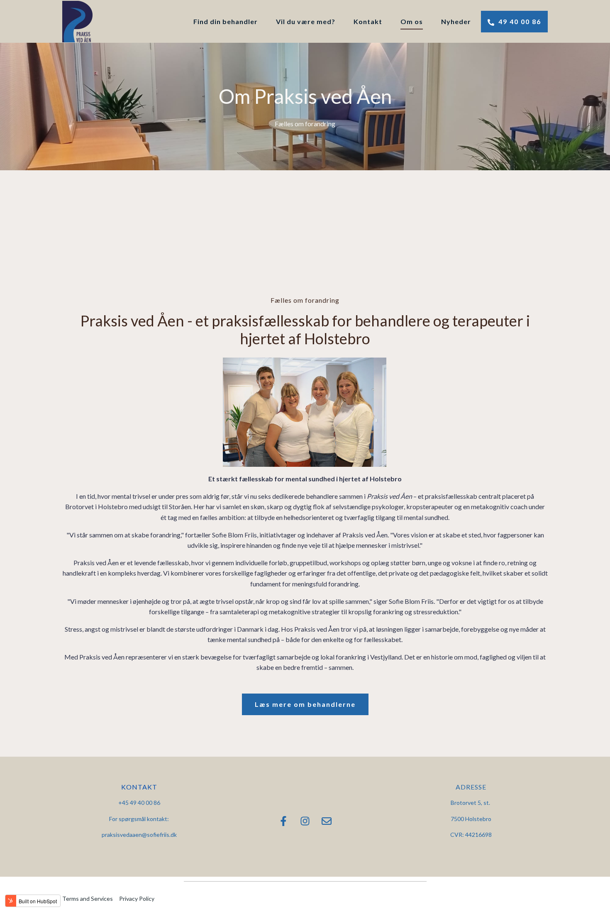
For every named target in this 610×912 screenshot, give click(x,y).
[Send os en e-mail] (326, 821)
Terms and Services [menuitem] (87, 898)
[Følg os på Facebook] (283, 821)
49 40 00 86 (518, 21)
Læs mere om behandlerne (305, 704)
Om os (411, 21)
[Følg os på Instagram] (305, 821)
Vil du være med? (305, 21)
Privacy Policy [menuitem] (136, 898)
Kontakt (368, 21)
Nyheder (456, 21)
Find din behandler (225, 21)
